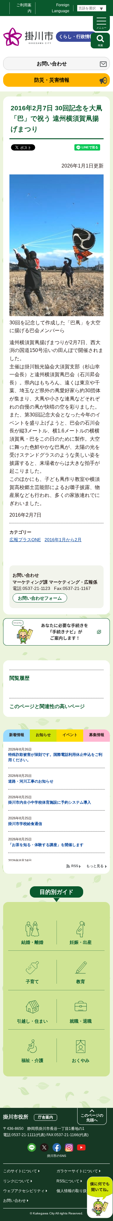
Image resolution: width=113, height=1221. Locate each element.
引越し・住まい (32, 1021)
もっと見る (95, 866)
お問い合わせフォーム (40, 598)
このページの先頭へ (92, 1117)
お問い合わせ (52, 63)
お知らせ (43, 735)
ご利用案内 (23, 8)
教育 (80, 981)
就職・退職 (81, 1021)
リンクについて (16, 1181)
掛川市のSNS (56, 1156)
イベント (70, 735)
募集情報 (96, 735)
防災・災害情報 (51, 80)
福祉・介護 (32, 1060)
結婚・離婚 (32, 942)
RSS (74, 866)
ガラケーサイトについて (77, 1171)
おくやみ (80, 1060)
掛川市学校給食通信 (25, 824)
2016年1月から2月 (63, 539)
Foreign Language (60, 8)
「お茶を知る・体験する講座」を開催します (45, 845)
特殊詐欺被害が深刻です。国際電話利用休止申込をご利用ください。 (55, 757)
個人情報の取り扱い (73, 1191)
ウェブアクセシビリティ (24, 1191)
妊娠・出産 (81, 942)
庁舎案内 (45, 1117)
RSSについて (67, 1181)
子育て (32, 981)
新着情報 (16, 735)
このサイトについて (20, 1171)
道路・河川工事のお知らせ (30, 781)
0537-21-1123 (36, 588)
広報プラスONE (25, 539)
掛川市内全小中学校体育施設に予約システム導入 (49, 802)
